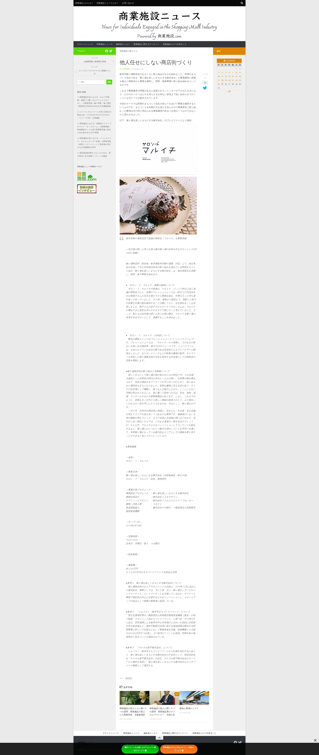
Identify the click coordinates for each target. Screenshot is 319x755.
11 (222, 76)
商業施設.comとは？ (84, 3)
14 (233, 76)
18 (222, 80)
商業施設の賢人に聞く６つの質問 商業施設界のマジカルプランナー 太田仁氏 (162, 711)
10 (219, 76)
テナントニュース (85, 44)
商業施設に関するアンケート (146, 44)
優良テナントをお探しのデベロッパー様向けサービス (140, 749)
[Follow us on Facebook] (106, 50)
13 (229, 76)
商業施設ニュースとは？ (108, 3)
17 (219, 80)
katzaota (126, 69)
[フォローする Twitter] (110, 50)
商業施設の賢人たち (129, 51)
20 (229, 80)
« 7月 (228, 91)
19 (226, 80)
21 (233, 80)
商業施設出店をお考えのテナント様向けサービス (179, 749)
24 (219, 84)
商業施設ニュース (105, 44)
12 (226, 76)
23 (240, 80)
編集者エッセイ (123, 44)
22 (236, 80)
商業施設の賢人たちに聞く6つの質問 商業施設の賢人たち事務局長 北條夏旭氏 (133, 711)
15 (236, 76)
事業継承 (129, 678)
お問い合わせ (128, 3)
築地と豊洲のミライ (189, 708)
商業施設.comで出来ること (175, 44)
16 (240, 76)
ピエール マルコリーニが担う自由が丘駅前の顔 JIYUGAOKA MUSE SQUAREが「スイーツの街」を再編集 (94, 115)
